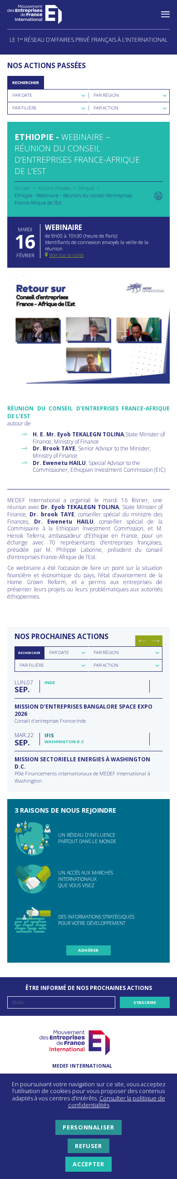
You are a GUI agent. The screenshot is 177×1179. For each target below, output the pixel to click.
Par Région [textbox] (106, 95)
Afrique (86, 188)
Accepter (88, 1164)
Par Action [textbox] (105, 108)
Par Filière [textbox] (24, 108)
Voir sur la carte (66, 254)
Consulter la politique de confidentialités (116, 1101)
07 (24, 686)
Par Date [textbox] (22, 95)
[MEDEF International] (43, 14)
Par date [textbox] (59, 652)
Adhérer (88, 950)
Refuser (88, 1146)
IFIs (49, 735)
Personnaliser (88, 1127)
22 (24, 738)
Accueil (22, 188)
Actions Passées (54, 188)
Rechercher (25, 82)
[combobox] (47, 95)
